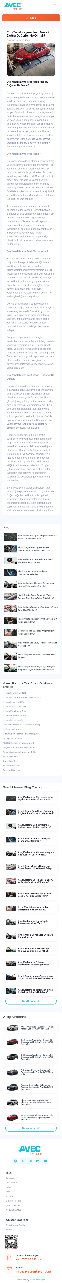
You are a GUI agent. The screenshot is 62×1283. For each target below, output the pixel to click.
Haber (8, 1187)
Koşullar (9, 1196)
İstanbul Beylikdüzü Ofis (14, 715)
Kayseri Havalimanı (11, 765)
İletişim (8, 1229)
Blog (7, 1191)
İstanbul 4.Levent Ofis (13, 702)
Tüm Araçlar (29, 1128)
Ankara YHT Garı (10, 756)
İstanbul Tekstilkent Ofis (14, 706)
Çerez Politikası (12, 1205)
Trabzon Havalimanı (12, 770)
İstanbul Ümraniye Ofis (14, 720)
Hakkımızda (11, 1182)
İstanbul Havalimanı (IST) (14, 693)
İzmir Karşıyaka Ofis (12, 729)
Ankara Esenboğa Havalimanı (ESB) (19, 752)
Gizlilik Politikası (13, 1201)
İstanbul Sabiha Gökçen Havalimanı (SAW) (22, 697)
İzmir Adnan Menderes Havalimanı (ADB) (21, 724)
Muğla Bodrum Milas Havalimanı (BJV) (20, 747)
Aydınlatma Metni (14, 1210)
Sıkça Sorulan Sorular (15, 1225)
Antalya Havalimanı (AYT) (14, 738)
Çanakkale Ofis (10, 761)
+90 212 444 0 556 (29, 1259)
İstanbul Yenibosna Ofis (14, 711)
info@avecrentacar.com (33, 1271)
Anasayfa (10, 1178)
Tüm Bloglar (29, 1001)
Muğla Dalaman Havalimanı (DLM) (18, 743)
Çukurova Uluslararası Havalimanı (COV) (21, 734)
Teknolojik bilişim (37, 1279)
